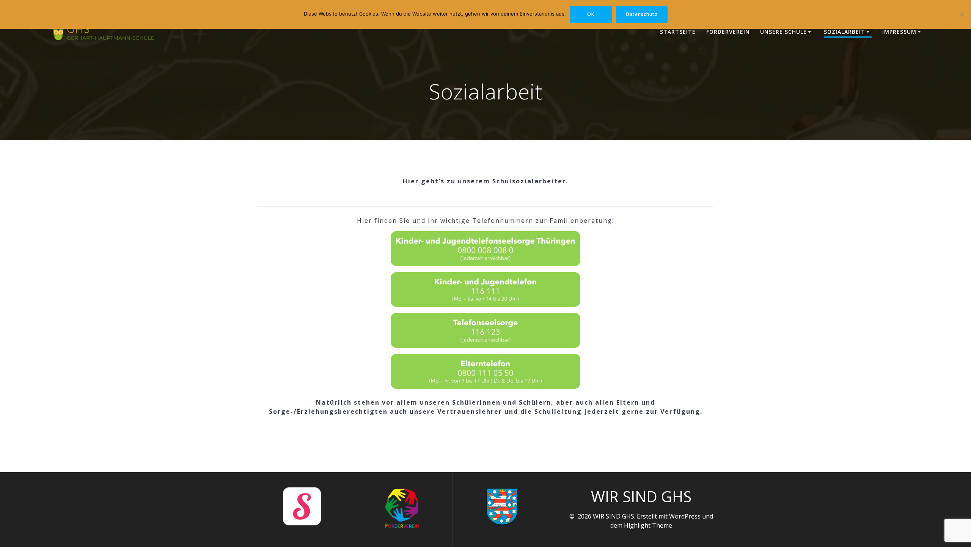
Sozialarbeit (844, 31)
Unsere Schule (783, 31)
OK (590, 14)
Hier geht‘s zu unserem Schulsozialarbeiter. (485, 181)
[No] (961, 14)
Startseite (678, 31)
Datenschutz (642, 14)
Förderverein (728, 31)
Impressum (899, 31)
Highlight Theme (648, 525)
